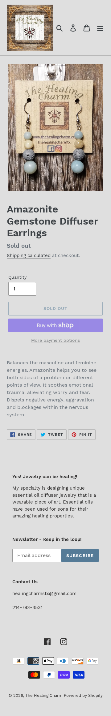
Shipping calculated (29, 255)
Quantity (17, 277)
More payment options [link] (55, 340)
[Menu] (100, 28)
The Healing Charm (43, 695)
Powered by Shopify (83, 695)
